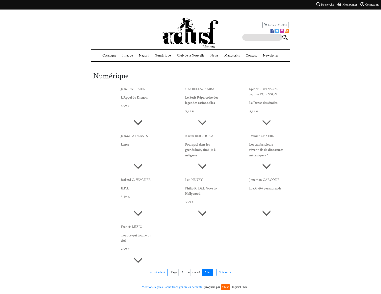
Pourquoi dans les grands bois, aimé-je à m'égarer (200, 149)
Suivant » (225, 272)
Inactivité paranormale (265, 188)
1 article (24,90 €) (277, 25)
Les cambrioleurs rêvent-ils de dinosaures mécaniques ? (266, 149)
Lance (125, 144)
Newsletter (271, 55)
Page (174, 272)
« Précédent (157, 272)
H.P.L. (125, 188)
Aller (207, 272)
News (214, 55)
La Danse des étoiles (263, 103)
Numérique (163, 55)
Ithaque (127, 55)
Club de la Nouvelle (190, 55)
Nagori (144, 55)
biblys (225, 287)
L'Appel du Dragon (134, 97)
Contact (251, 55)
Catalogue (109, 55)
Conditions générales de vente (183, 287)
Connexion (372, 5)
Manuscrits (232, 55)
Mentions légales (152, 287)
